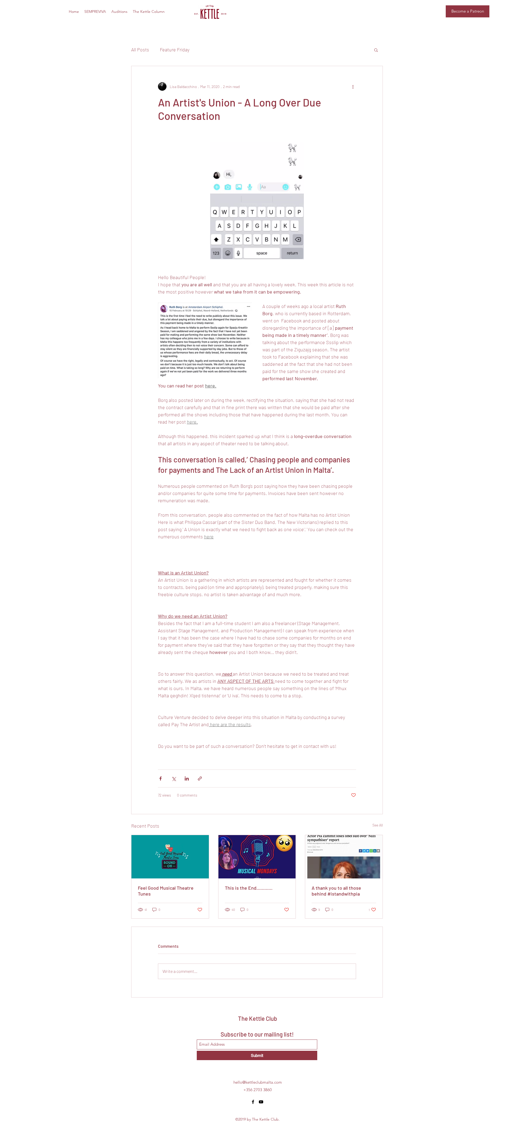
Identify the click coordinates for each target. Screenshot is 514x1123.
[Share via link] (199, 778)
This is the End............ (249, 888)
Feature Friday (175, 49)
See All (377, 825)
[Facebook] (253, 1102)
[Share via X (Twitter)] (173, 778)
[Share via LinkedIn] (186, 778)
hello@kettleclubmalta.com (257, 1082)
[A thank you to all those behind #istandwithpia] (344, 856)
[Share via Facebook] (160, 778)
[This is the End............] (257, 856)
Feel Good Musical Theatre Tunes (166, 891)
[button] (376, 50)
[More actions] (353, 86)
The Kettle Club (257, 1018)
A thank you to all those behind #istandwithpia (336, 891)
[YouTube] (261, 1102)
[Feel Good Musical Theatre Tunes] (170, 856)
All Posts (140, 49)
